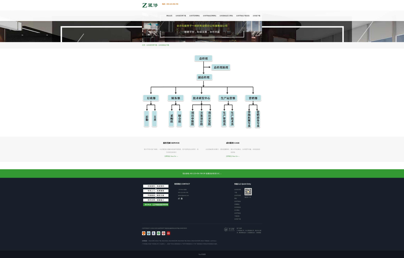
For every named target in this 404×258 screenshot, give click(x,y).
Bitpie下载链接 (205, 241)
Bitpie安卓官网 (196, 241)
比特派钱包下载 (164, 45)
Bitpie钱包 (165, 241)
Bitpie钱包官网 (173, 241)
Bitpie (189, 241)
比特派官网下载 (181, 16)
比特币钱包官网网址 (209, 16)
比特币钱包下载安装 (243, 16)
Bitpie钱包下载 (182, 241)
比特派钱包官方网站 (226, 16)
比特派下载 (256, 16)
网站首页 (169, 16)
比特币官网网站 (194, 16)
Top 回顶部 (202, 254)
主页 (143, 45)
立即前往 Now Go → (171, 156)
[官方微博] (179, 198)
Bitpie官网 (151, 241)
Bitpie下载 (158, 241)
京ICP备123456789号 (180, 228)
